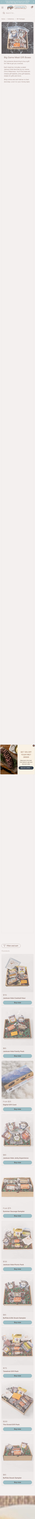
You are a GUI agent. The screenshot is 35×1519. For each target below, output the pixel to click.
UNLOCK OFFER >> (26, 768)
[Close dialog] (34, 746)
